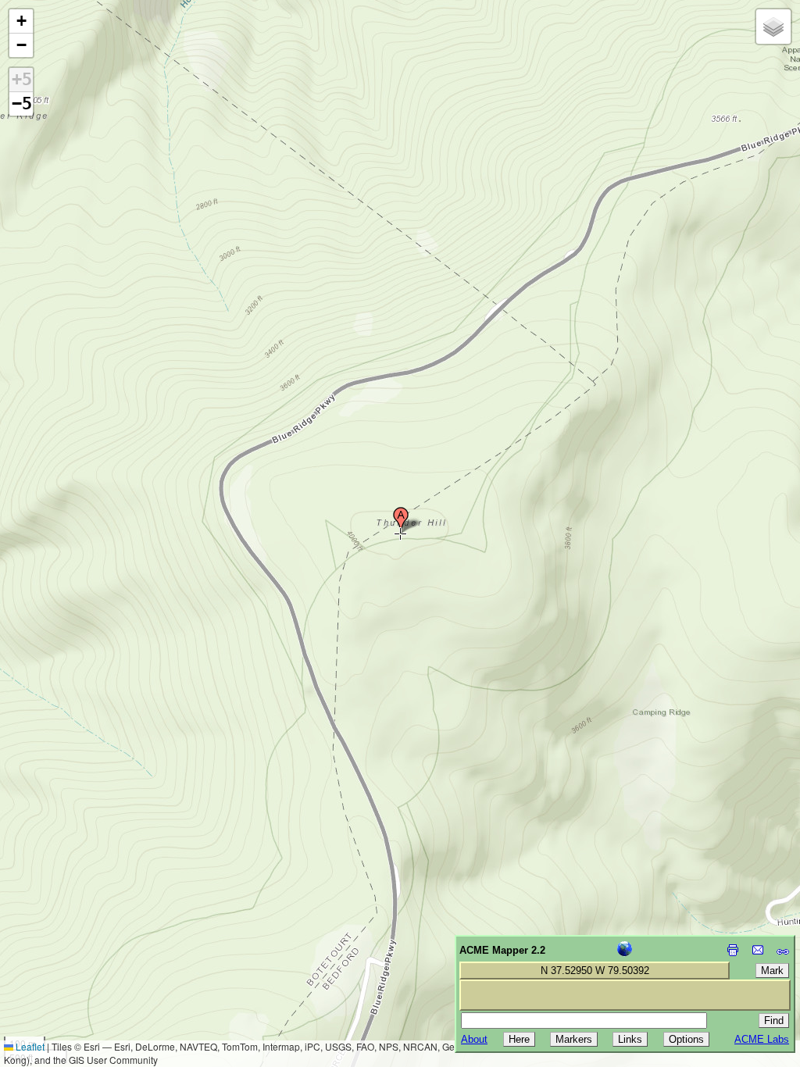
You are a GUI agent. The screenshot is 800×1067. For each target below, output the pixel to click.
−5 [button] (22, 103)
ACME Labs (761, 1039)
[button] (401, 520)
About (474, 1039)
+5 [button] (22, 79)
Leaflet (29, 1046)
